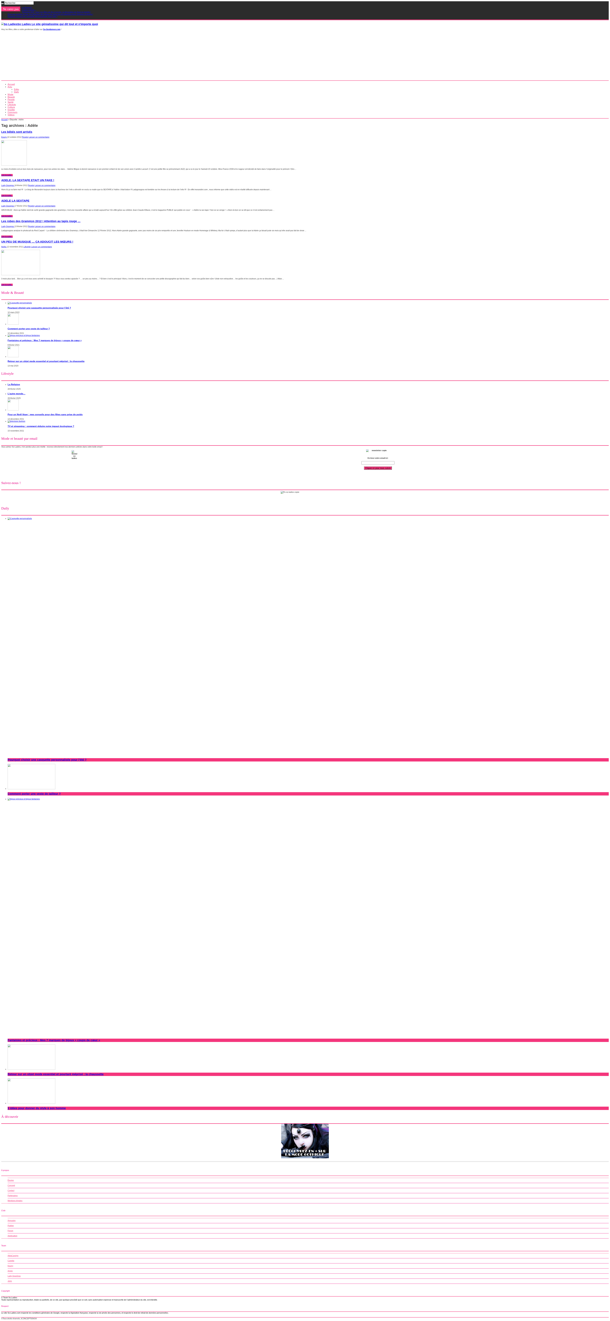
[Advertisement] (305, 56)
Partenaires (13, 1196)
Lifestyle (12, 104)
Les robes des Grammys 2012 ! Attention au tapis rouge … (41, 221)
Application (12, 1236)
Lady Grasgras (7, 185)
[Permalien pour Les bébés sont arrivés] (14, 165)
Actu (10, 86)
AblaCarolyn (13, 1256)
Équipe (11, 1180)
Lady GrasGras (14, 1276)
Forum (10, 1231)
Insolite (11, 109)
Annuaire (12, 1220)
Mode (10, 94)
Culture (11, 107)
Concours (12, 112)
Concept (11, 1185)
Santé (11, 102)
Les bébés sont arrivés (16, 131)
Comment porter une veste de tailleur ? (29, 328)
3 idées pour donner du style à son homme (37, 1108)
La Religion (27, 8)
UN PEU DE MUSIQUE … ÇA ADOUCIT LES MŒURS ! (37, 241)
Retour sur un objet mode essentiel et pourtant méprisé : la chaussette (46, 361)
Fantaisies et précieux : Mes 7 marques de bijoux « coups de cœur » (45, 340)
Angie (10, 1271)
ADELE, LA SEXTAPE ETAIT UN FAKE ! (27, 180)
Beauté (11, 97)
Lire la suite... (7, 175)
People (11, 99)
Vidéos (11, 114)
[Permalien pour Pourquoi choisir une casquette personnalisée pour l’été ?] (20, 303)
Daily (16, 92)
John (10, 1281)
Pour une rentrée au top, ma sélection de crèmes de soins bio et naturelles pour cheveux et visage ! (50, 14)
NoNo (4, 247)
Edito (16, 89)
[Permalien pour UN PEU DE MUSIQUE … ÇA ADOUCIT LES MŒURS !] (20, 274)
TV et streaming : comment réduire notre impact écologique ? (41, 426)
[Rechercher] (2, 3)
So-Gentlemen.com (51, 29)
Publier (11, 1226)
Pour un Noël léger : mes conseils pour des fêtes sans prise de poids (45, 414)
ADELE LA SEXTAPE (15, 200)
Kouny (4, 137)
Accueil (11, 84)
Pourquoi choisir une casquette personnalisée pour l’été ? (33, 16)
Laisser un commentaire (39, 137)
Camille (11, 1261)
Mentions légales (15, 1201)
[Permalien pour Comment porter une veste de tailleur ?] (13, 324)
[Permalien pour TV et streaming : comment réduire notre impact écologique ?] (16, 421)
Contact (11, 1190)
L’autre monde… (29, 10)
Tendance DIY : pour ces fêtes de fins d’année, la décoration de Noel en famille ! (56, 12)
